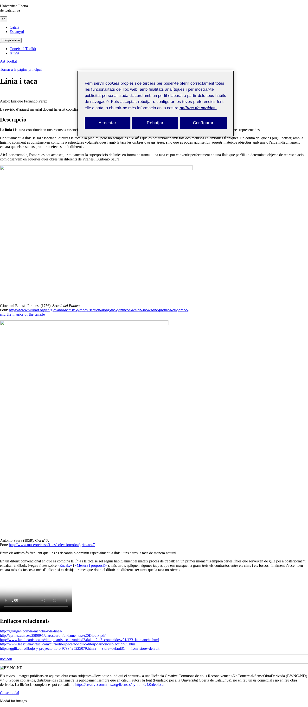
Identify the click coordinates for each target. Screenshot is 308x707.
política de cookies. (198, 108)
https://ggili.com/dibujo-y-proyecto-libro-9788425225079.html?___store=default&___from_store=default (79, 648)
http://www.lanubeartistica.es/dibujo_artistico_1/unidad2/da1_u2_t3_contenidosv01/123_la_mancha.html (79, 640)
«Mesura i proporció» (91, 565)
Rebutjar (155, 123)
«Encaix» (65, 565)
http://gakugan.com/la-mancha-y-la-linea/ (31, 631)
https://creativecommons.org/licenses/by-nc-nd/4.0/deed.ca (119, 684)
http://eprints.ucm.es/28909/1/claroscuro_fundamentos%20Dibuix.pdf (52, 635)
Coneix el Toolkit (23, 49)
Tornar (21, 69)
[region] (155, 103)
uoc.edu (6, 659)
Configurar (203, 123)
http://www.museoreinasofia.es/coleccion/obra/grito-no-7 (52, 545)
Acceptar (107, 123)
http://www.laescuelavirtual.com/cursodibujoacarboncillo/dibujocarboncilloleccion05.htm (67, 644)
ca (3, 19)
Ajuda (14, 53)
